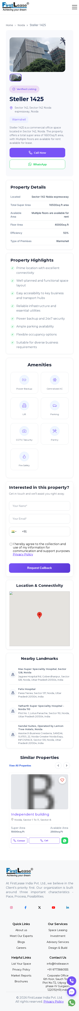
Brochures (21, 981)
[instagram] (11, 907)
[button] (14, 531)
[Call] (71, 980)
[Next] (66, 765)
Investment (57, 936)
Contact (21, 841)
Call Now (40, 152)
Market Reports (21, 975)
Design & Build (57, 947)
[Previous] (58, 765)
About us (21, 930)
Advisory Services (58, 942)
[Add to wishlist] (62, 780)
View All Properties (20, 765)
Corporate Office (57, 982)
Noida (21, 25)
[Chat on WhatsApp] (64, 840)
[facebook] (25, 907)
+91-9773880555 (57, 969)
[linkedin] (67, 907)
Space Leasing (58, 930)
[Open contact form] (71, 991)
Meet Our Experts (21, 936)
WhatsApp (40, 164)
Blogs (21, 942)
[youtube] (53, 907)
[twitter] (39, 907)
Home (9, 25)
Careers (21, 947)
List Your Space (21, 963)
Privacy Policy (23, 554)
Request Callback (39, 567)
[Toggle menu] (74, 7)
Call (46, 840)
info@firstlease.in (58, 963)
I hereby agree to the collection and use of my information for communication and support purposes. (41, 549)
